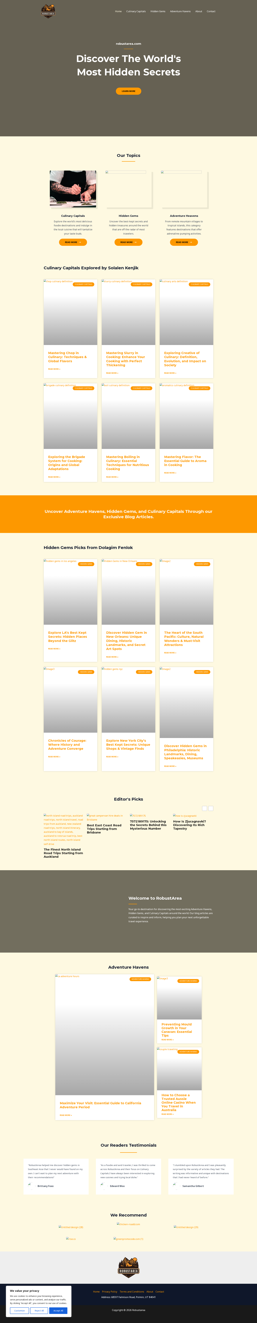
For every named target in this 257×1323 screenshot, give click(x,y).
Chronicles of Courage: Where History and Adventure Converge (67, 745)
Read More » (54, 369)
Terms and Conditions (132, 1291)
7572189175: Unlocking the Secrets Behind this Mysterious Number (105, 825)
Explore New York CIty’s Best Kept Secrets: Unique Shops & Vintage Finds (128, 745)
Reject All (39, 1310)
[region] (38, 1301)
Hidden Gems (158, 11)
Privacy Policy (109, 1291)
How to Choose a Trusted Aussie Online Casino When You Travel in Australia (179, 1102)
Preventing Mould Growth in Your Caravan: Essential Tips (177, 1029)
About (198, 11)
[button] (210, 808)
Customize (19, 1310)
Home (118, 11)
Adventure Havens (180, 11)
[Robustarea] (48, 11)
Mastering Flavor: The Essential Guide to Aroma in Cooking (185, 461)
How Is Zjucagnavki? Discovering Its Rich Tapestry (146, 825)
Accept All (58, 1310)
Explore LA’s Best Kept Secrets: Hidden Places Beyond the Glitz (67, 637)
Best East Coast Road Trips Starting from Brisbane (61, 829)
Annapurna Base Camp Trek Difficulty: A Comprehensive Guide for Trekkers (191, 827)
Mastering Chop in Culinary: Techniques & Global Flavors (67, 357)
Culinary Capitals (136, 11)
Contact (211, 11)
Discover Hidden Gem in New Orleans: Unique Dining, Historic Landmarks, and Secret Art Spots (126, 641)
